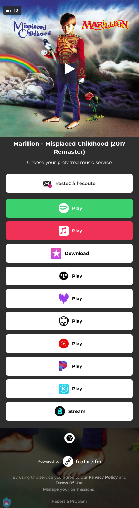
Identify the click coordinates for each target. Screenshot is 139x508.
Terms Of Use (69, 482)
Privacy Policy (103, 477)
